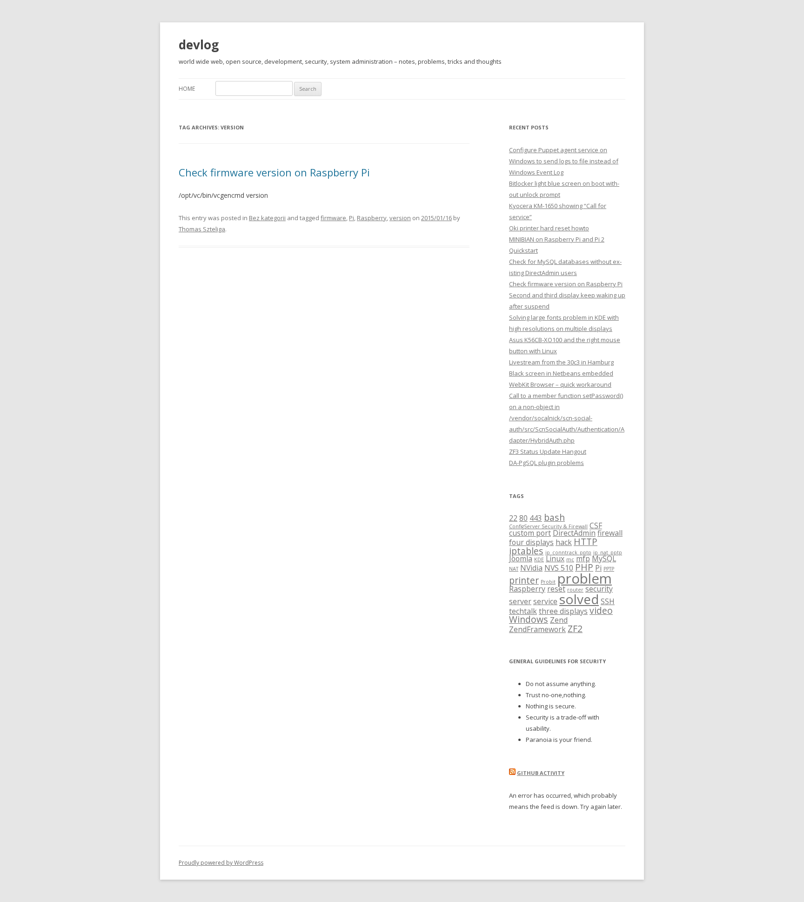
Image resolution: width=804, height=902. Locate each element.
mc (570, 559)
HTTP (585, 541)
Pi (351, 218)
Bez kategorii (267, 218)
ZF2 (575, 628)
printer (524, 580)
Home (187, 89)
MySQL (604, 558)
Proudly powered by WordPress (221, 863)
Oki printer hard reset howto (549, 228)
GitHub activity (540, 772)
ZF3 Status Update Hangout (547, 451)
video (601, 610)
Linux (555, 558)
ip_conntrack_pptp (568, 552)
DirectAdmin (574, 533)
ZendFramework (537, 629)
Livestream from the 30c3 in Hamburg (561, 362)
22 (513, 518)
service (545, 601)
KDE (539, 559)
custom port (530, 533)
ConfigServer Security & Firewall (548, 526)
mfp (583, 558)
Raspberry (372, 218)
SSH (608, 601)
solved (579, 599)
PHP (584, 567)
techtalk (523, 611)
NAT (513, 568)
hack (564, 542)
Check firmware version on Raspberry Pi (274, 172)
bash (554, 517)
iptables (526, 551)
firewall (610, 533)
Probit (548, 582)
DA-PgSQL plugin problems (546, 462)
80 (523, 518)
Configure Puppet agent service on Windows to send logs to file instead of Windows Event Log (563, 161)
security (599, 589)
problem (584, 578)
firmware (333, 218)
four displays (531, 542)
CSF (596, 525)
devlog (199, 44)
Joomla (520, 558)
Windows (528, 619)
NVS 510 (558, 568)
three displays (563, 611)
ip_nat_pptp (607, 552)
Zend (559, 620)
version (400, 218)
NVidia (531, 568)
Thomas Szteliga (202, 229)
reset (556, 589)
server (520, 601)
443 (535, 518)
